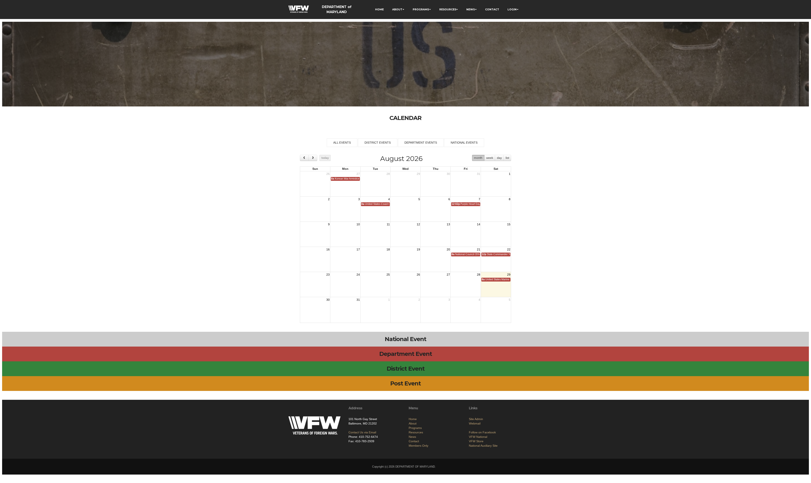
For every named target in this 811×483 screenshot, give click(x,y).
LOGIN (512, 9)
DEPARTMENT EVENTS (420, 142)
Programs (415, 428)
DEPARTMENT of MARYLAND (336, 9)
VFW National (478, 436)
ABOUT (397, 9)
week (489, 157)
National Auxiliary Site (483, 445)
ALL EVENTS (342, 142)
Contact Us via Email (362, 432)
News (412, 436)
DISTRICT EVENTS (378, 142)
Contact (414, 441)
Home (413, 419)
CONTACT (492, 9)
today (325, 157)
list (507, 157)
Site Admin (476, 419)
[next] (312, 158)
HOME (379, 9)
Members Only (418, 445)
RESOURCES (447, 9)
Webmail (474, 423)
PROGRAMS (421, 9)
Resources (416, 432)
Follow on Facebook (482, 432)
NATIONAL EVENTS (464, 142)
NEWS (470, 9)
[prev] (304, 158)
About (412, 423)
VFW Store (476, 441)
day (499, 157)
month (478, 157)
